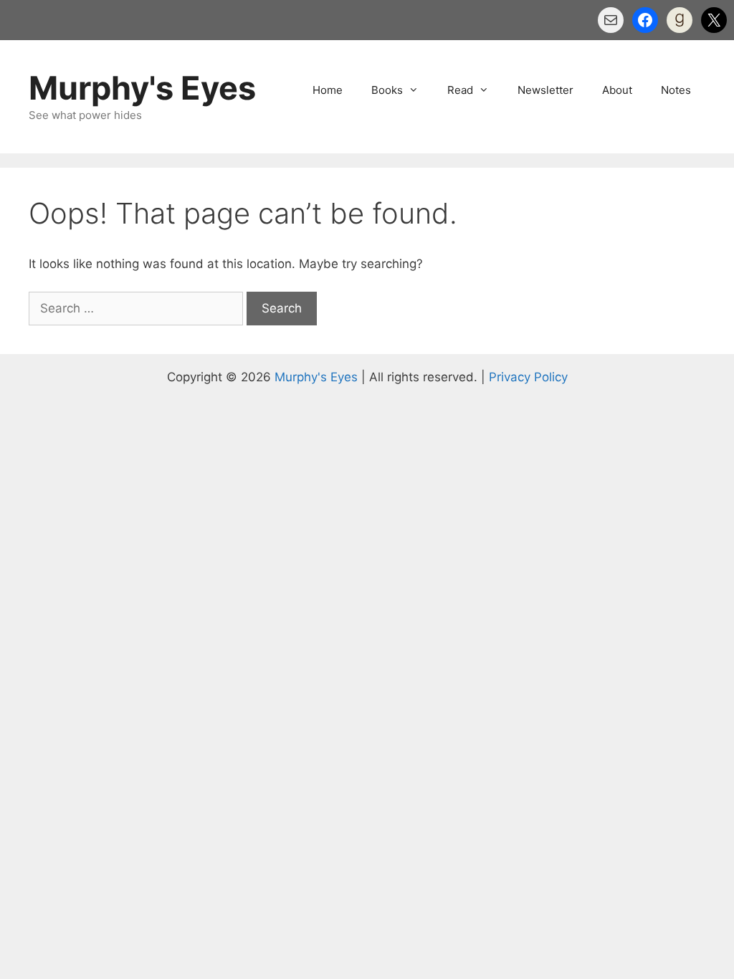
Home (328, 90)
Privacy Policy (528, 377)
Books (387, 90)
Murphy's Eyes (142, 88)
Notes (676, 90)
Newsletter (545, 90)
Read (460, 90)
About (617, 90)
